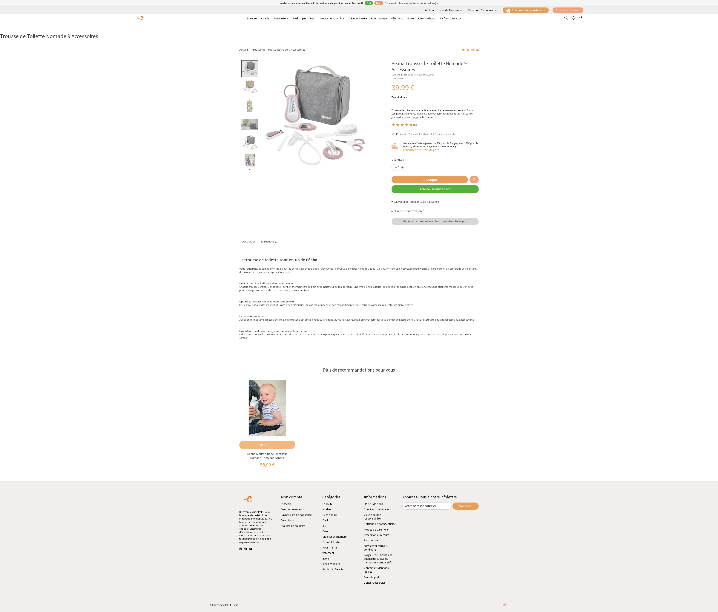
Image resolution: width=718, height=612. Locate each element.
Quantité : (398, 159)
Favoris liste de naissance (296, 515)
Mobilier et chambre (334, 536)
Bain (325, 531)
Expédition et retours (376, 535)
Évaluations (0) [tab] (269, 241)
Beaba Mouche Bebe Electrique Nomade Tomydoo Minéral (267, 456)
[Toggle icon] (566, 18)
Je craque (430, 179)
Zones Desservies (375, 582)
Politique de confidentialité (380, 524)
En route (327, 504)
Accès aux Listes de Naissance (442, 10)
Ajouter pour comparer (409, 211)
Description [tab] (249, 241)
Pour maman (330, 547)
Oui (368, 3)
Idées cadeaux (331, 564)
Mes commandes (291, 509)
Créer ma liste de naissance (528, 10)
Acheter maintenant (435, 189)
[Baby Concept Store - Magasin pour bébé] (140, 18)
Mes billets (287, 520)
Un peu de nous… (374, 504)
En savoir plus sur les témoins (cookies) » (411, 3)
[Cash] (504, 605)
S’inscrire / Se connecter (482, 10)
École (325, 558)
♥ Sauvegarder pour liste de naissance (415, 201)
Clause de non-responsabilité (373, 516)
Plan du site (371, 540)
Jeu (324, 526)
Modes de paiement (376, 529)
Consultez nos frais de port (421, 150)
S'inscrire (286, 504)
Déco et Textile (331, 542)
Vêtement (328, 553)
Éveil (325, 520)
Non (378, 3)
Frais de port (371, 577)
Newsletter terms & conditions (376, 547)
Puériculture (329, 515)
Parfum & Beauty (332, 569)
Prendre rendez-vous (568, 10)
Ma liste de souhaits (293, 526)
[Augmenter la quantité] (402, 167)
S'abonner (465, 506)
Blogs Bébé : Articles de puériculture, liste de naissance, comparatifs (378, 558)
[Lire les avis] (402, 125)
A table (326, 509)
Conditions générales (376, 509)
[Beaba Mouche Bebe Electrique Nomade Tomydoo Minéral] (267, 408)
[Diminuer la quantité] (395, 167)
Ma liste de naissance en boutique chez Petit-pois (435, 221)
